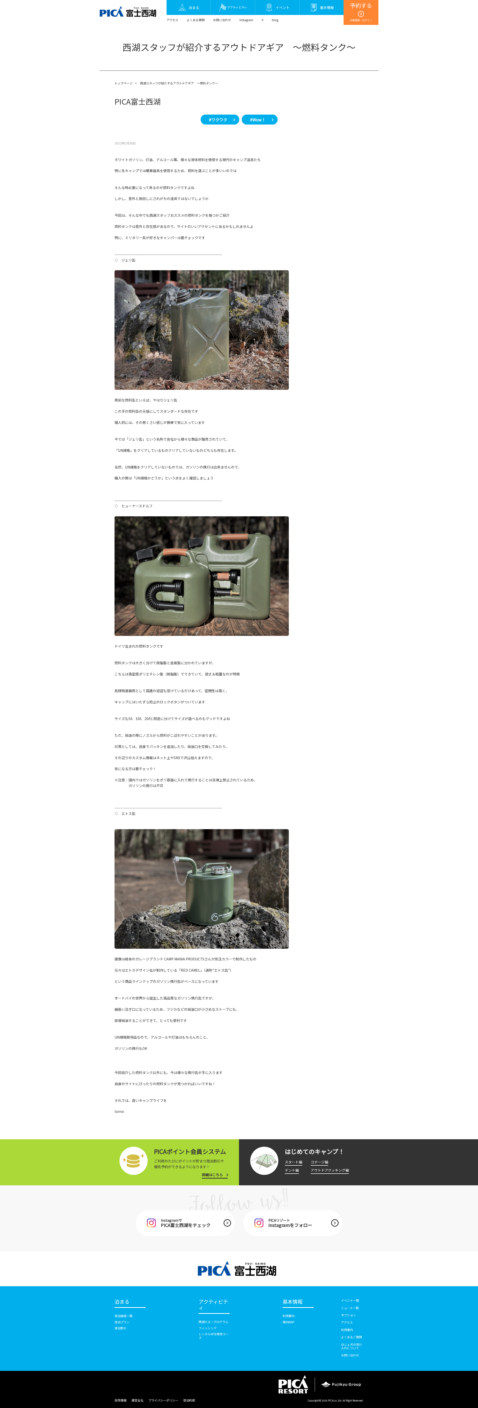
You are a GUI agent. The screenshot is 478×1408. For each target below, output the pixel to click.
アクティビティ (213, 1305)
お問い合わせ (222, 20)
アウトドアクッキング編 (330, 1170)
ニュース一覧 (350, 1308)
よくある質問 (196, 20)
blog (275, 20)
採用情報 (120, 1400)
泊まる (122, 1302)
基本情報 (292, 1302)
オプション (348, 1315)
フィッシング (208, 1328)
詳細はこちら (212, 1174)
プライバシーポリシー (163, 1400)
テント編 (292, 1170)
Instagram (246, 20)
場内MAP (289, 1322)
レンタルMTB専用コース (214, 1336)
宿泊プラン (122, 1322)
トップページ (123, 83)
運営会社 (137, 1400)
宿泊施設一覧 (123, 1316)
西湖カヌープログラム (213, 1322)
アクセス (172, 20)
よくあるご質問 (351, 1337)
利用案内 (289, 1316)
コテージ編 (319, 1161)
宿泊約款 (189, 1400)
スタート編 (293, 1161)
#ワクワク (218, 120)
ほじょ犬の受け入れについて (351, 1346)
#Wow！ (258, 120)
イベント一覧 (350, 1300)
